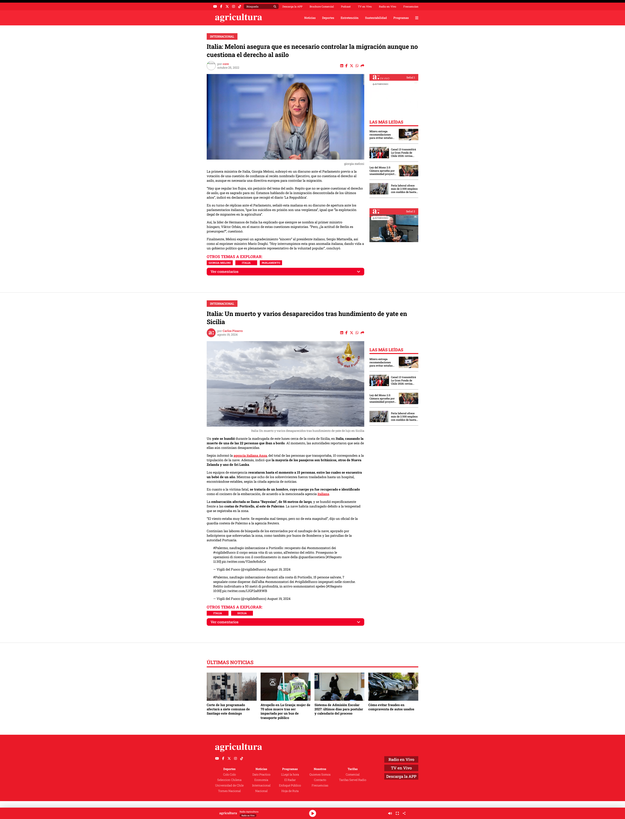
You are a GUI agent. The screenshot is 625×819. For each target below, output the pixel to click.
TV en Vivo (365, 6)
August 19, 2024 (279, 569)
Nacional (261, 791)
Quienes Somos (320, 774)
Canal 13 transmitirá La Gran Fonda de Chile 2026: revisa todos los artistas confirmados (403, 152)
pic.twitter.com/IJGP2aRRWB (244, 591)
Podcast (346, 6)
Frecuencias (410, 6)
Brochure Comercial (322, 6)
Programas (401, 18)
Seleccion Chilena (229, 780)
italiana (323, 494)
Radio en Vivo (387, 6)
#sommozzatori (319, 548)
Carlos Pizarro (233, 331)
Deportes (328, 18)
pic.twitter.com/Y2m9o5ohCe (244, 561)
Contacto (320, 780)
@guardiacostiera (312, 557)
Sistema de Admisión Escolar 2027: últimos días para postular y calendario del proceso (338, 709)
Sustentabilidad (376, 18)
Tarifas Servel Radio (352, 780)
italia (246, 262)
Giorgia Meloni (220, 262)
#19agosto (334, 557)
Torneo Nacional (229, 791)
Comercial (353, 774)
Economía (261, 780)
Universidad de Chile (229, 785)
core (226, 64)
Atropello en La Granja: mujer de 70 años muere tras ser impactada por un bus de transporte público (285, 711)
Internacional (222, 36)
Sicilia (242, 613)
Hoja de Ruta (290, 791)
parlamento (271, 262)
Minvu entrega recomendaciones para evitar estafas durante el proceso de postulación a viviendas (382, 134)
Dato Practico (261, 774)
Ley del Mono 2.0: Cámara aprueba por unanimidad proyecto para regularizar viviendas (382, 171)
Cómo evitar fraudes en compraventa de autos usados (391, 707)
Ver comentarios (224, 271)
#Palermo (220, 548)
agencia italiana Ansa (250, 455)
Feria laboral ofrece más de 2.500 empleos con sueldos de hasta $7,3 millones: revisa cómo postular (404, 189)
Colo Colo (229, 774)
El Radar (290, 780)
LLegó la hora (290, 774)
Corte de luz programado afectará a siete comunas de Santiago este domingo (228, 709)
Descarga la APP (292, 6)
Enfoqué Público (290, 785)
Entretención (350, 18)
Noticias (310, 18)
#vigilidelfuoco (224, 552)
